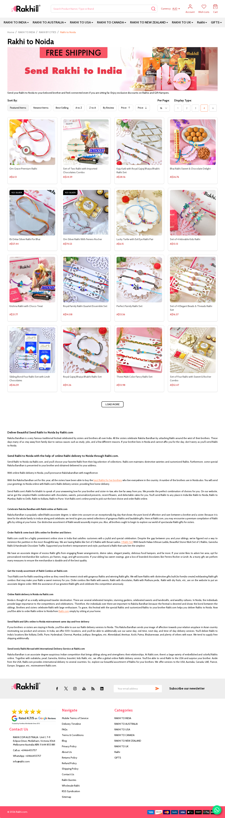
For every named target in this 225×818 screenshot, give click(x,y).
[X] (66, 688)
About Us (67, 752)
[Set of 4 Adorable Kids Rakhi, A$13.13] (193, 213)
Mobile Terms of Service (75, 718)
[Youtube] (83, 688)
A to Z (79, 107)
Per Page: (164, 100)
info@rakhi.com (21, 761)
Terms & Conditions (73, 735)
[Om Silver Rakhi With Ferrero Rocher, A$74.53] (86, 213)
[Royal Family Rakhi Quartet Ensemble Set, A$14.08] (86, 279)
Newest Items (41, 107)
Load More (112, 404)
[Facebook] (57, 688)
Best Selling (62, 107)
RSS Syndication (71, 791)
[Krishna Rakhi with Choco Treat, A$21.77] (32, 279)
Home (10, 32)
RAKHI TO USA (80, 22)
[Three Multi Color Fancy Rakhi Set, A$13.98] (139, 350)
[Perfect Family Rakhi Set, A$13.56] (139, 279)
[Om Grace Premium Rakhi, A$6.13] (32, 142)
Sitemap (66, 796)
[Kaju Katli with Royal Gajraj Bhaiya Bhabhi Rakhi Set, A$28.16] (139, 142)
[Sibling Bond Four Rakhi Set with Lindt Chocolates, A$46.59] (32, 350)
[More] (28, 22)
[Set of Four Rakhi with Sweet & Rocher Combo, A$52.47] (193, 350)
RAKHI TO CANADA (110, 22)
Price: (126, 108)
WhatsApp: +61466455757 (27, 755)
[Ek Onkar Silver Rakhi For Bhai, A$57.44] (32, 213)
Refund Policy (69, 763)
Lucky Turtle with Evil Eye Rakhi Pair (135, 239)
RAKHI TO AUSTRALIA (48, 22)
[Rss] (92, 688)
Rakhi (201, 22)
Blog (64, 740)
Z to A (92, 107)
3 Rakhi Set (127, 542)
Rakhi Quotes (69, 780)
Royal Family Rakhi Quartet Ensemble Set (85, 306)
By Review (108, 107)
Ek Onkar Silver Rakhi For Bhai (24, 239)
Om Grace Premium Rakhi (23, 168)
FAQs (65, 729)
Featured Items (18, 107)
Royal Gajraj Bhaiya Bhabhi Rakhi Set (82, 376)
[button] (33, 716)
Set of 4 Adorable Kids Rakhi (185, 239)
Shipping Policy (70, 768)
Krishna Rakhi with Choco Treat (26, 306)
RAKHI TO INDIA (15, 22)
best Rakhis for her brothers (108, 480)
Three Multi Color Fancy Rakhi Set (134, 376)
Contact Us (68, 774)
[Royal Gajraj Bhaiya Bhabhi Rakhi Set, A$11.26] (86, 350)
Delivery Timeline (71, 723)
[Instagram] (74, 688)
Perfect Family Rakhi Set (129, 306)
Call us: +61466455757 (25, 750)
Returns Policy (69, 757)
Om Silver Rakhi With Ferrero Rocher (82, 239)
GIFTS (215, 22)
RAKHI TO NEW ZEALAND (148, 22)
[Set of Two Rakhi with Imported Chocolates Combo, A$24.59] (86, 142)
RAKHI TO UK (181, 22)
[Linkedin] (101, 688)
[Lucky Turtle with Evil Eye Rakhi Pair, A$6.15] (139, 213)
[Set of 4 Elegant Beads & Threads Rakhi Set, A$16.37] (193, 279)
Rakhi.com (64, 611)
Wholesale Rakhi (71, 785)
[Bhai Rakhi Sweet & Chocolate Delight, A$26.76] (193, 142)
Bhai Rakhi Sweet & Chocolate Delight (190, 168)
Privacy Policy (69, 746)
